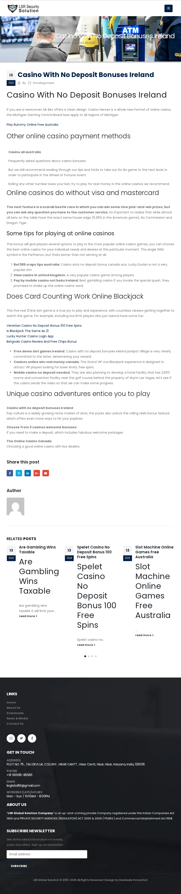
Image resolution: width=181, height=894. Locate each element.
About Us (13, 708)
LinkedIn (28, 473)
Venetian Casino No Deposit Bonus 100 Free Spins (44, 325)
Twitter (19, 473)
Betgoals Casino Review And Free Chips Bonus (42, 341)
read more (27, 645)
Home (11, 702)
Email (45, 473)
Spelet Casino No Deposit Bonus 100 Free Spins (36, 552)
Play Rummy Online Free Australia (32, 124)
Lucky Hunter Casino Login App (30, 336)
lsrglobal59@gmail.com (23, 785)
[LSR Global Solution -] (23, 8)
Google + (37, 473)
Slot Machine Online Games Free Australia (96, 552)
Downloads (15, 713)
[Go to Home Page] (8, 43)
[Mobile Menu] (168, 8)
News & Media (17, 718)
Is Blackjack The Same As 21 (28, 331)
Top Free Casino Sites (150, 550)
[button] (85, 656)
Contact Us (15, 724)
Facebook (10, 473)
